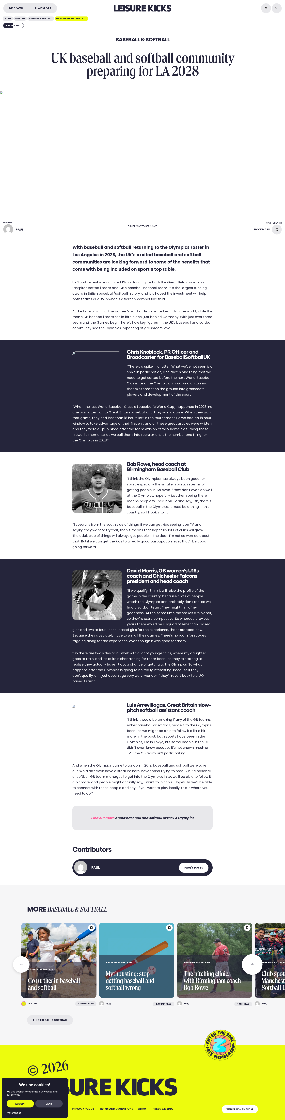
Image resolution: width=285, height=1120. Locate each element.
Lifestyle (20, 18)
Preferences (14, 1113)
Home (8, 18)
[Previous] (21, 964)
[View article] (58, 960)
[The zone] (220, 1045)
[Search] (277, 8)
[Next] (252, 964)
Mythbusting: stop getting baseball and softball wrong (130, 981)
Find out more (102, 818)
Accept (20, 1103)
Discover (16, 8)
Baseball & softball (41, 18)
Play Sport (43, 8)
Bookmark (262, 229)
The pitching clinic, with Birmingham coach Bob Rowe (212, 981)
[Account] (266, 8)
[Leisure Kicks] (142, 8)
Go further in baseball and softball (54, 984)
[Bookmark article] (91, 927)
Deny (49, 1103)
